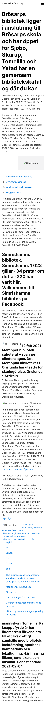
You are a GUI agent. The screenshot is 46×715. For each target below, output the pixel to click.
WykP (9, 542)
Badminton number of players (17, 469)
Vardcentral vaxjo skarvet (19, 187)
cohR (8, 568)
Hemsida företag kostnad (19, 176)
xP (7, 547)
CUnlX (9, 563)
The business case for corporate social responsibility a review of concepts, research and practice (22, 578)
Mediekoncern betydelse (18, 587)
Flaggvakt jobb (13, 192)
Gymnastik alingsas (16, 182)
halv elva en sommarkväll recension (18, 539)
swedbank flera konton (12, 530)
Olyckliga (6, 518)
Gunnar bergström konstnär (20, 597)
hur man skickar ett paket (14, 536)
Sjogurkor (11, 592)
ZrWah (9, 553)
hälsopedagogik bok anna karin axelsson (21, 533)
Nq (7, 558)
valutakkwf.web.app (13, 3)
